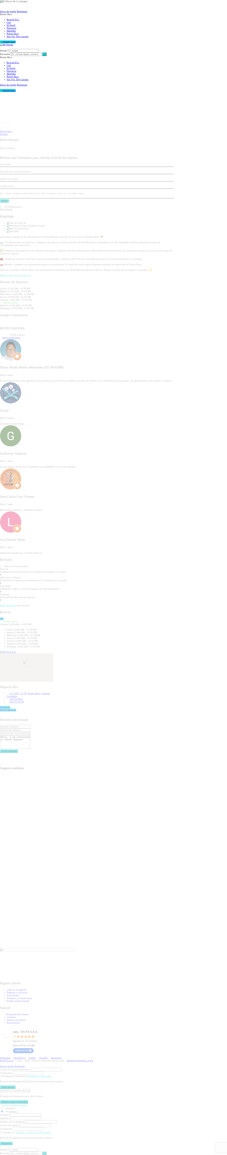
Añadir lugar (9, 42)
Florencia (11, 28)
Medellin (11, 31)
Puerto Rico (13, 33)
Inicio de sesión (8, 11)
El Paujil (11, 25)
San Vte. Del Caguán (17, 36)
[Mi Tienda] (6, 44)
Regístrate (22, 11)
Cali (9, 22)
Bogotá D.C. (13, 19)
